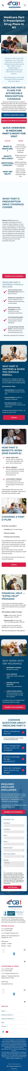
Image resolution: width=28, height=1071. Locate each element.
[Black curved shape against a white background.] (3, 6)
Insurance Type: (8, 847)
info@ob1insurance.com (11, 933)
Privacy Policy (14, 1068)
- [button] (3, 952)
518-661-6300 (9, 928)
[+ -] (14, 955)
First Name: (7, 823)
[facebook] (3, 1032)
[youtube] (7, 1032)
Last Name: (7, 829)
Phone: (5, 841)
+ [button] (3, 950)
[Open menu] (25, 5)
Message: (6, 860)
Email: (5, 835)
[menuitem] (14, 1011)
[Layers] (25, 950)
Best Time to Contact (9, 854)
